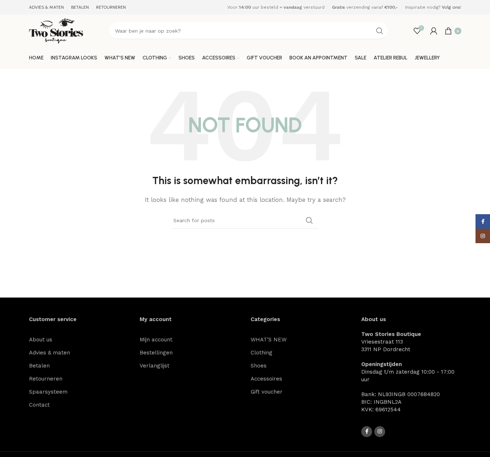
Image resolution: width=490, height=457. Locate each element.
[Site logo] (56, 30)
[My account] (434, 31)
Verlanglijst (154, 365)
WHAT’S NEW (269, 339)
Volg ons (451, 7)
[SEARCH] (379, 30)
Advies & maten (49, 352)
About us (40, 339)
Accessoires (266, 378)
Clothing (261, 352)
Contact (39, 405)
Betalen (39, 365)
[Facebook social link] (366, 431)
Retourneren (45, 378)
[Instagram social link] (379, 431)
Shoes (259, 365)
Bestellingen (156, 352)
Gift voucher (267, 392)
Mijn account (156, 339)
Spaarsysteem (48, 392)
